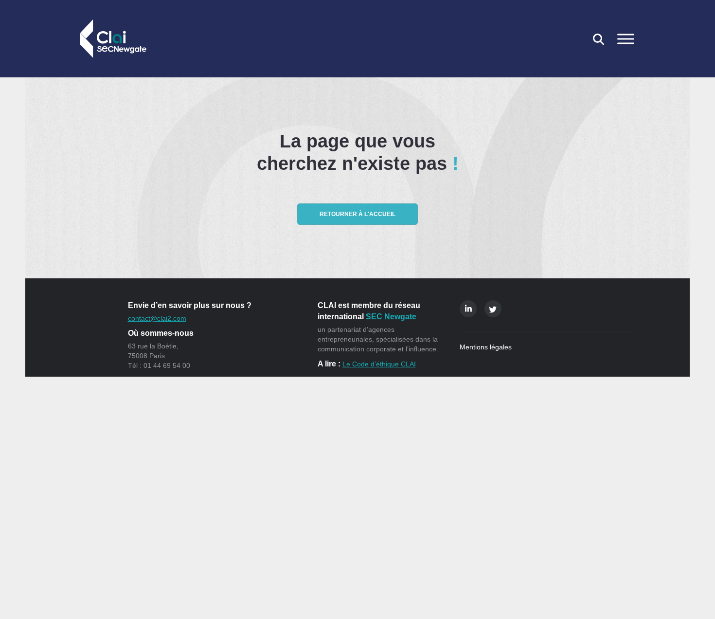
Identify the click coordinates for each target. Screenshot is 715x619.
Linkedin (468, 308)
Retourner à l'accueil (357, 214)
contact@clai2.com (157, 318)
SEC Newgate (391, 316)
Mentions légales (486, 347)
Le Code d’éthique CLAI (379, 364)
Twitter (492, 308)
